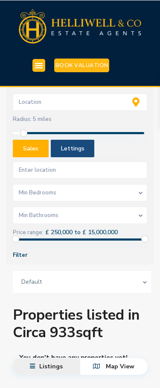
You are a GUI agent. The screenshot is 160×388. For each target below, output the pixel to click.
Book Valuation (81, 65)
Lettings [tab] (72, 148)
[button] (38, 65)
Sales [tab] (30, 148)
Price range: (28, 232)
